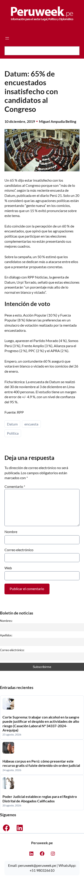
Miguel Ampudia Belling (57, 121)
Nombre (10, 531)
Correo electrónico (18, 550)
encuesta (31, 424)
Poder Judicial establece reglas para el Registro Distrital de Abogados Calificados (39, 798)
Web (8, 568)
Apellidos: (6, 635)
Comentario (14, 486)
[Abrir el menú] (7, 38)
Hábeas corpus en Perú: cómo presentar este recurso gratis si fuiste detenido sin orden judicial (41, 763)
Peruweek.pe (42, 843)
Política (13, 433)
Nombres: (6, 621)
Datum (12, 424)
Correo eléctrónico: (12, 650)
